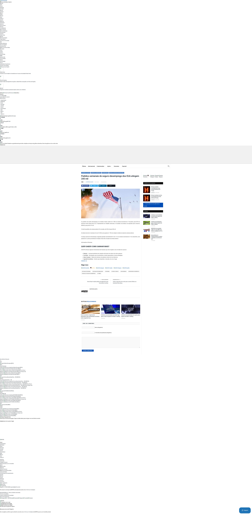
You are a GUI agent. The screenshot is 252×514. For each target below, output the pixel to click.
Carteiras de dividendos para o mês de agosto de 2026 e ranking (156, 223)
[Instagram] (2, 498)
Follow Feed (2, 35)
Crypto (1, 51)
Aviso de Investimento (4, 496)
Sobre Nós (2, 460)
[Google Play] (3, 485)
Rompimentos (3, 46)
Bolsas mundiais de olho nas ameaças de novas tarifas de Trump (156, 196)
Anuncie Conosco (3, 469)
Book (1, 4)
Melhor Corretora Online (5, 47)
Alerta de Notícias (3, 30)
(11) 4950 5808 (3, 95)
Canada (2, 105)
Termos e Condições (31, 489)
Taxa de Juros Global (4, 65)
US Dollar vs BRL (13, 126)
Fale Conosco (3, 98)
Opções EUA (2, 57)
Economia (116, 166)
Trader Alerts (2, 39)
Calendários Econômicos (5, 64)
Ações (109, 166)
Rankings (2, 7)
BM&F (1, 55)
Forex (1, 50)
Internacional (91, 166)
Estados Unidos (115, 271)
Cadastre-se (2, 144)
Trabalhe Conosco (3, 462)
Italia (1, 109)
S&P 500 (8, 121)
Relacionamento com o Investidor (7, 463)
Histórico (2, 24)
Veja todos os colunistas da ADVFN (152, 205)
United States (3, 100)
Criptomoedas (100, 166)
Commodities (3, 58)
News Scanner (3, 29)
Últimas (84, 166)
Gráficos (1, 18)
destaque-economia (86, 271)
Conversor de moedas (4, 40)
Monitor (1, 3)
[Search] (168, 166)
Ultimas (99, 273)
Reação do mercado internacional (117, 172)
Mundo (1, 10)
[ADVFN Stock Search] (0, 2)
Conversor (2, 481)
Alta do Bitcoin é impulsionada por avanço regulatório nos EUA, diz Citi (156, 237)
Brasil (2, 103)
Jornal (1, 477)
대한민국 (2, 114)
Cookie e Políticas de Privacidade (7, 495)
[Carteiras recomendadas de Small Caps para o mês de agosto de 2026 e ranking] (110, 309)
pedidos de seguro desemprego (88, 273)
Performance (3, 25)
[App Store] (2, 484)
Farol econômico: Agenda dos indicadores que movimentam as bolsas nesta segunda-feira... (90, 316)
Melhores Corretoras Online (5, 470)
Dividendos (2, 22)
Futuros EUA (2, 54)
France (2, 107)
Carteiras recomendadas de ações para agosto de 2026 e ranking (156, 216)
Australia (2, 104)
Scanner (1, 11)
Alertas (1, 36)
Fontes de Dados (3, 471)
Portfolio (2, 8)
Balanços (2, 21)
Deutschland (3, 108)
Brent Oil (8, 137)
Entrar (1, 92)
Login (13, 421)
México (2, 111)
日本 (1, 112)
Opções (1, 19)
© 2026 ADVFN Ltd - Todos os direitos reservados (10, 492)
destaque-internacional (98, 271)
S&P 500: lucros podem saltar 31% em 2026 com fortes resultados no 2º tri (156, 230)
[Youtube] (25, 498)
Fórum (1, 6)
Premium (11, 92)
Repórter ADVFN (93, 289)
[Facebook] (15, 498)
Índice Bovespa (13, 115)
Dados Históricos (3, 43)
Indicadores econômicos (134, 271)
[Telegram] (20, 498)
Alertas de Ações (3, 37)
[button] (6, 503)
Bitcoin (7, 132)
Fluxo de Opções (3, 44)
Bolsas (1, 59)
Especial (124, 166)
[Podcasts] (30, 498)
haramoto (153, 192)
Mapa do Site (2, 466)
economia (107, 271)
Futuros (1, 53)
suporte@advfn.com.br (5, 96)
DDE (1, 42)
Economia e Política (86, 172)
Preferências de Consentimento (6, 473)
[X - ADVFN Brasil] (9, 498)
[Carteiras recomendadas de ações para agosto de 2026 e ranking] (130, 309)
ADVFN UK (3, 101)
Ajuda (1, 465)
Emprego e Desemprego (96, 172)
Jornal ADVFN (3, 28)
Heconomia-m (123, 271)
